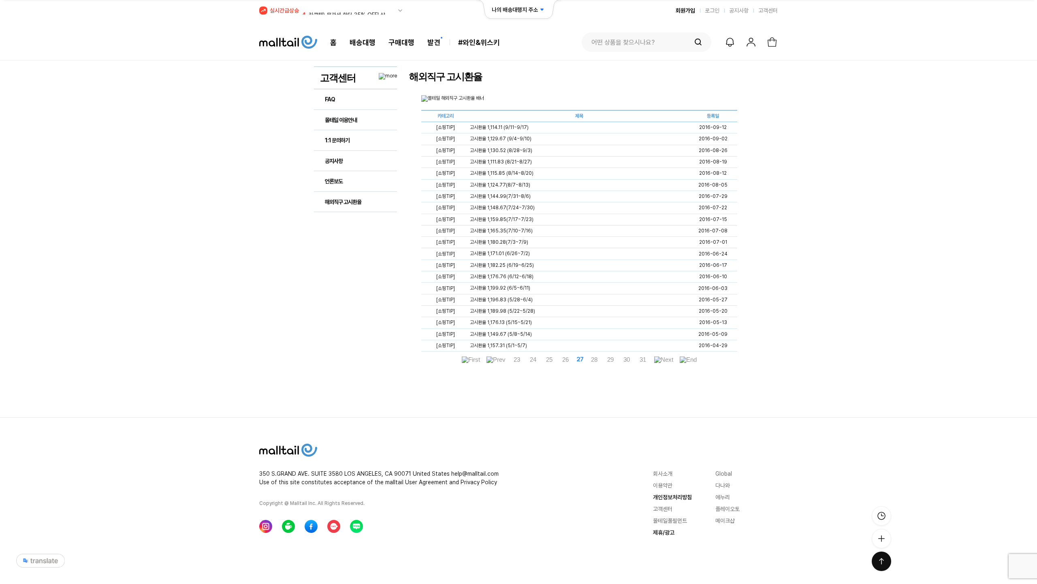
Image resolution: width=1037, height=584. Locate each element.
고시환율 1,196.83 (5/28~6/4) (501, 300)
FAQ (330, 99)
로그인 (712, 10)
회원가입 (685, 10)
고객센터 (768, 10)
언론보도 (334, 181)
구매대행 (401, 42)
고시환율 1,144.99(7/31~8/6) (500, 196)
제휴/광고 (663, 532)
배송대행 (363, 42)
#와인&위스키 (479, 42)
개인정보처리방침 (672, 497)
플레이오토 (727, 509)
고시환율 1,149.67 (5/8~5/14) (501, 334)
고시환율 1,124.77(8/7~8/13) (500, 185)
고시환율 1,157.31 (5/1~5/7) (498, 345)
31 (643, 359)
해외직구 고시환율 (343, 202)
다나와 (722, 485)
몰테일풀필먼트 (670, 520)
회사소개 (662, 473)
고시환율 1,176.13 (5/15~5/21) (501, 323)
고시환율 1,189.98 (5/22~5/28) (502, 311)
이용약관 (662, 485)
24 (533, 359)
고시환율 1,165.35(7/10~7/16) (501, 231)
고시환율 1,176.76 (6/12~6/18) (501, 276)
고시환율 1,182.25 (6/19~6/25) (502, 265)
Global (723, 473)
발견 (433, 42)
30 (626, 359)
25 (549, 359)
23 (517, 359)
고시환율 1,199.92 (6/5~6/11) (500, 288)
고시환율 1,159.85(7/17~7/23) (501, 219)
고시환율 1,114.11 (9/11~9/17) (499, 127)
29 (610, 359)
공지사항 (739, 10)
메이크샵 (725, 520)
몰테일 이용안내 (341, 120)
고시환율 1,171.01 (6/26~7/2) (500, 254)
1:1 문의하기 (337, 140)
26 (565, 359)
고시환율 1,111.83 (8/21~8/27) (501, 162)
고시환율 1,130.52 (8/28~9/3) (501, 150)
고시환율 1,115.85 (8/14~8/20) (501, 173)
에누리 (722, 497)
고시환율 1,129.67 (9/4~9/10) (500, 139)
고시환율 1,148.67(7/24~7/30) (502, 208)
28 (594, 359)
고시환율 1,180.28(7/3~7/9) (499, 242)
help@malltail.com (475, 473)
